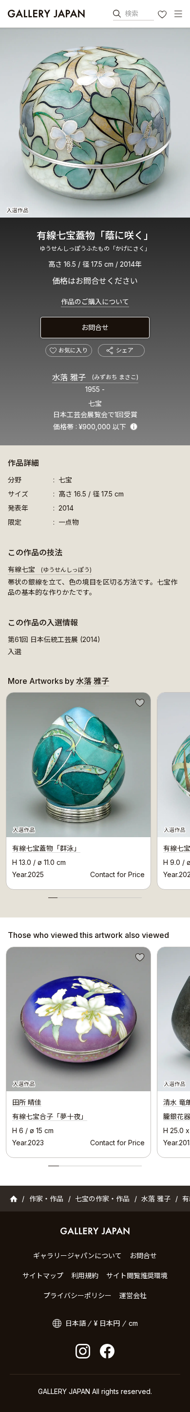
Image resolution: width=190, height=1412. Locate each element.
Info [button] (133, 426)
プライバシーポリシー (77, 1295)
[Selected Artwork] (78, 1019)
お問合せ (95, 327)
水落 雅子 (95, 377)
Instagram (83, 1351)
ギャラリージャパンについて (77, 1255)
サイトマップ (42, 1275)
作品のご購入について (95, 301)
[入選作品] (95, 123)
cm (133, 1323)
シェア (124, 350)
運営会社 (133, 1295)
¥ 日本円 (107, 1323)
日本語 (75, 1323)
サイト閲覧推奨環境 (137, 1275)
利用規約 (84, 1275)
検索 (131, 13)
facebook (107, 1351)
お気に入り (163, 15)
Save (139, 704)
